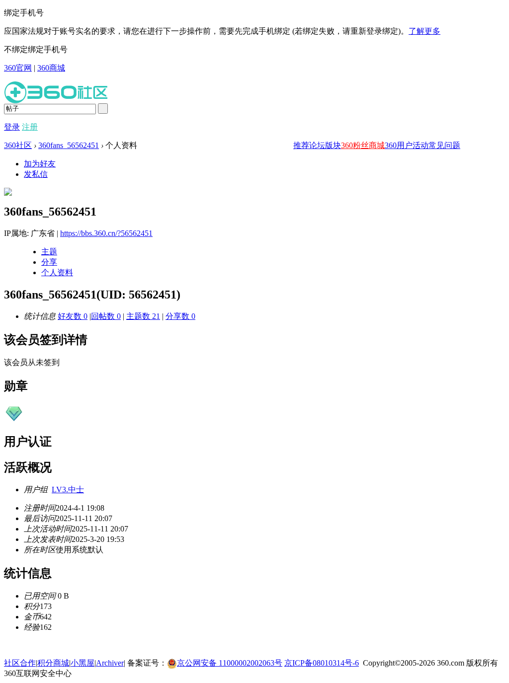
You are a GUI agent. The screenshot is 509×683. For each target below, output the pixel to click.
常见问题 (444, 145)
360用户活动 (406, 145)
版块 (333, 145)
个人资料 (57, 272)
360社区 (18, 145)
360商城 (51, 68)
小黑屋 (82, 663)
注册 (30, 127)
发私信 (36, 174)
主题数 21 (143, 316)
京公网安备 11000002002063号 (229, 663)
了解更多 (424, 31)
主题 (49, 251)
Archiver (110, 663)
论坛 (317, 145)
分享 (49, 262)
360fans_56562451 (68, 145)
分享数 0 (180, 316)
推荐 (301, 145)
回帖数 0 (106, 316)
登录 (12, 127)
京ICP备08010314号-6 (321, 663)
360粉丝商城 (363, 145)
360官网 (18, 68)
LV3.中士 (68, 489)
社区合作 (20, 663)
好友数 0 (72, 316)
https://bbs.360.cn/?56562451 (106, 233)
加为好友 (40, 163)
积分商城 (53, 663)
